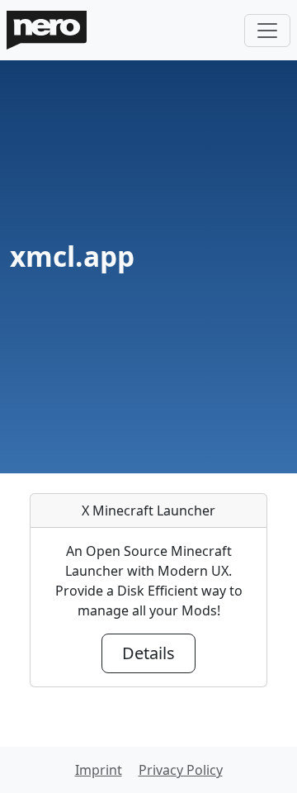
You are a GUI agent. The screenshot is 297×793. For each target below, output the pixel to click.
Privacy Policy (181, 770)
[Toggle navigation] (267, 30)
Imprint (98, 770)
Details (148, 653)
